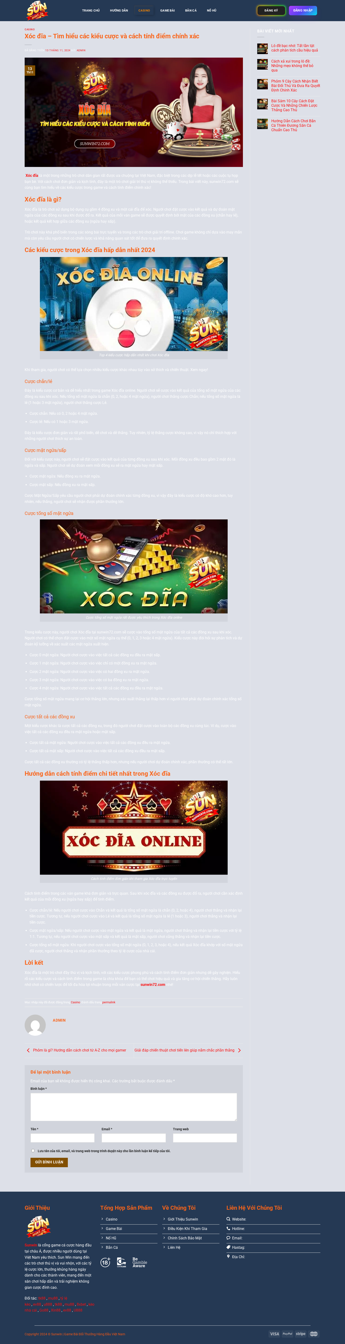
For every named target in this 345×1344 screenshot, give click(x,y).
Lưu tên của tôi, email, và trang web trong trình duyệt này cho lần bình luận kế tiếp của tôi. (104, 1151)
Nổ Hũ (211, 10)
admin (81, 50)
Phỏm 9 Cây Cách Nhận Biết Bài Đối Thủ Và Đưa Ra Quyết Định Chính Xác (295, 85)
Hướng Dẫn (119, 10)
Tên (34, 1129)
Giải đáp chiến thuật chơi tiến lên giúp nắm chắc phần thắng (184, 1050)
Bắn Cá (191, 10)
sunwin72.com (153, 984)
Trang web (181, 1129)
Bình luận (39, 1089)
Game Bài (167, 10)
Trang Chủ (91, 10)
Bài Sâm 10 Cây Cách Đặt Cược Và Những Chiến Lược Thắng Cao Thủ (294, 105)
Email (107, 1129)
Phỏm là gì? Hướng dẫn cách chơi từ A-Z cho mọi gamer (79, 1050)
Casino (144, 10)
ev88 (67, 1310)
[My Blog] (48, 10)
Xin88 (56, 1310)
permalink (108, 1002)
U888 (78, 1310)
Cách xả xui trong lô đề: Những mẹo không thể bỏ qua (292, 65)
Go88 (43, 1310)
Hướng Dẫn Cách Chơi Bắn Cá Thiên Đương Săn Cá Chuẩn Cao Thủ (293, 125)
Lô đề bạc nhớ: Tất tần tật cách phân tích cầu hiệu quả (294, 47)
